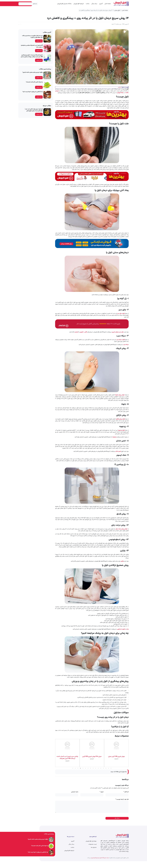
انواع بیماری (117, 10)
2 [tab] (75, 768)
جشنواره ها (94, 847)
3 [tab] (78, 768)
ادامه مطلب (39, 41)
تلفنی (85, 332)
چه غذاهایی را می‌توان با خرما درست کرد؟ (33, 92)
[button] (18, 24)
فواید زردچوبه (121, 430)
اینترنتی (76, 332)
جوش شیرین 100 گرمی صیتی (88, 757)
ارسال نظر (117, 818)
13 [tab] (103, 768)
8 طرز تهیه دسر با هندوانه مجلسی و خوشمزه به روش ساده (32, 46)
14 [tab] (106, 768)
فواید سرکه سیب (120, 340)
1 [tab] (73, 768)
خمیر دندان (118, 451)
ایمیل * (101, 792)
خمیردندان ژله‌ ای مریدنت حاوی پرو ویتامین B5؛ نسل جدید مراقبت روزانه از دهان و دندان (32, 56)
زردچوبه (114, 437)
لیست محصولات (92, 844)
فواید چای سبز (121, 313)
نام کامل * (126, 792)
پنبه (128, 629)
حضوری (82, 332)
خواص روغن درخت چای (122, 529)
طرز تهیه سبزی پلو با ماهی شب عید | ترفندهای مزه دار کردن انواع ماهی (34, 110)
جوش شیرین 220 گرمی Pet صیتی (63, 757)
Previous (130, 753)
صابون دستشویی (121, 629)
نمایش (119, 87)
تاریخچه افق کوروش (79, 4)
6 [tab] (85, 768)
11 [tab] (98, 768)
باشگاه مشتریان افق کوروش (64, 4)
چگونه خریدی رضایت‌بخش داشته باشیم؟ (33, 72)
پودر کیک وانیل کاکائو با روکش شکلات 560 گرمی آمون (112, 758)
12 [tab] (101, 768)
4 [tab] (80, 768)
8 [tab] (90, 768)
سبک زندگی (94, 4)
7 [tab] (88, 768)
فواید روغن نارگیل (120, 419)
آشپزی (101, 4)
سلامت (87, 4)
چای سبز (121, 332)
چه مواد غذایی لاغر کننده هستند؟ (34, 82)
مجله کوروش (120, 93)
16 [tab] (111, 768)
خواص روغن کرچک (120, 395)
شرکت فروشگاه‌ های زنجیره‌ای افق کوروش (100, 858)
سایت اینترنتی (74, 792)
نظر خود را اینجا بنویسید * (122, 799)
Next (54, 753)
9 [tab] (93, 768)
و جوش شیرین (115, 332)
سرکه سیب (126, 345)
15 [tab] (108, 768)
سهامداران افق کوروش (91, 841)
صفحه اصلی (108, 4)
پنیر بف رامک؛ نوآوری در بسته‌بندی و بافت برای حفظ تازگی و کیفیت (32, 36)
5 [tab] (83, 768)
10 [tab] (96, 768)
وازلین (122, 561)
